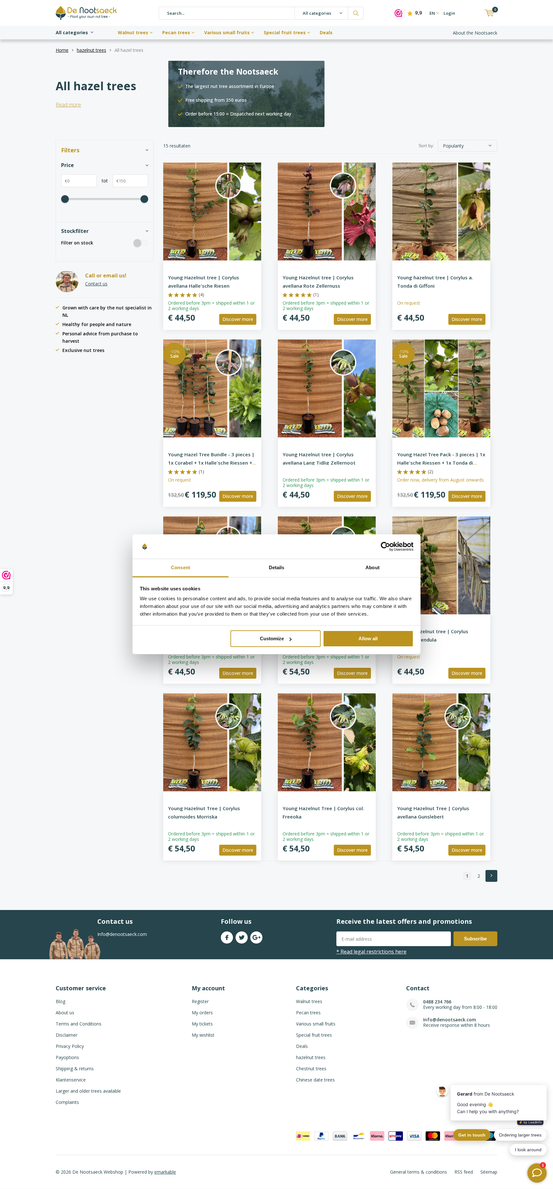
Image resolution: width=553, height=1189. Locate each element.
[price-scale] (65, 199)
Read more (68, 104)
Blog (60, 1001)
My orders (202, 1012)
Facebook (227, 937)
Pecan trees (176, 32)
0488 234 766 (437, 1001)
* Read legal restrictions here (371, 951)
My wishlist (203, 1035)
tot (102, 181)
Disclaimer (66, 1035)
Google (256, 937)
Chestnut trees (311, 1068)
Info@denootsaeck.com (449, 1019)
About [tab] (372, 568)
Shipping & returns (75, 1068)
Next (491, 876)
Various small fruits (227, 32)
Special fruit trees (285, 32)
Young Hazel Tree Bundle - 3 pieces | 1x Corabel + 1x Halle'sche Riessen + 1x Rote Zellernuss (211, 462)
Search (356, 13)
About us (65, 1012)
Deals (326, 32)
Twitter (242, 937)
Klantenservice (71, 1080)
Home (62, 50)
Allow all (368, 638)
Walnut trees (133, 32)
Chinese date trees (315, 1080)
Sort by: (426, 145)
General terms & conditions (418, 1172)
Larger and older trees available (88, 1091)
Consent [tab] (180, 568)
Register (200, 1001)
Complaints (67, 1102)
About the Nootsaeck (475, 33)
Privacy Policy (70, 1046)
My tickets (202, 1024)
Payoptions (67, 1057)
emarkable (165, 1172)
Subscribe (475, 938)
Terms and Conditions (78, 1024)
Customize (272, 638)
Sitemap (488, 1172)
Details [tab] (277, 568)
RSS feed (463, 1172)
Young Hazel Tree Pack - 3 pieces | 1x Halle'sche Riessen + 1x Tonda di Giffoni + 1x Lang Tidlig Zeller (441, 462)
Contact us (96, 284)
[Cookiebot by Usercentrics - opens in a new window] (385, 547)
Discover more (237, 319)
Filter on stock (77, 243)
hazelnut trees (91, 50)
